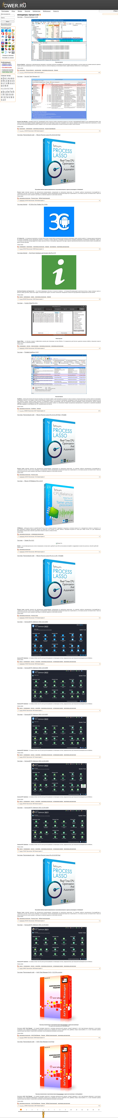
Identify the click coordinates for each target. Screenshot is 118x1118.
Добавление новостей (7, 70)
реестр (21, 661)
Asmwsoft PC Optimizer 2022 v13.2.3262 (36, 621)
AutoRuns (33, 408)
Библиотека (36, 11)
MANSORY (22, 200)
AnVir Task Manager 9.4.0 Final (45, 1041)
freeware (56, 70)
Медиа (20, 11)
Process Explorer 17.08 (31, 17)
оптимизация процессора (37, 534)
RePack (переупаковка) (44, 198)
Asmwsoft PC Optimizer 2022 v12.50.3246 (36, 761)
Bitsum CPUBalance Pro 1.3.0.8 (33, 481)
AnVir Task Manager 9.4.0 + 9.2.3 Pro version (49, 972)
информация (29, 128)
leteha (21, 710)
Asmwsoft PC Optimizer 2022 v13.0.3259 (36, 668)
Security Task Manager (50, 128)
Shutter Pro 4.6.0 (29, 540)
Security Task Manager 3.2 (32, 76)
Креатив (27, 11)
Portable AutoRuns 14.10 (31, 352)
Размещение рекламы (7, 69)
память (32, 296)
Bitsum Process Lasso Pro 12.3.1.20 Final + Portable (51, 415)
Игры (13, 11)
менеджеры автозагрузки (63, 246)
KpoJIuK (21, 1037)
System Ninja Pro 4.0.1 (30, 303)
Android (47, 246)
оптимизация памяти (58, 661)
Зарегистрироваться (6, 25)
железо (21, 296)
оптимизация (22, 246)
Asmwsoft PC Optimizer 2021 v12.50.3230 (36, 807)
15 (98, 1109)
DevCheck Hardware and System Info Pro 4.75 (42, 253)
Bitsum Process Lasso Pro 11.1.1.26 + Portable (49, 555)
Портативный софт (28, 135)
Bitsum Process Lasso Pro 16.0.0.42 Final (48, 135)
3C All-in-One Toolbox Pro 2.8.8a (38, 204)
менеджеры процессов (47, 70)
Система (19, 17)
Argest (21, 249)
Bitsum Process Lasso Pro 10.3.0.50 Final (48, 855)
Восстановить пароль (6, 23)
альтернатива (38, 70)
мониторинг (22, 70)
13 (87, 1109)
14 (93, 1109)
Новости (56, 11)
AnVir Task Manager (35, 1035)
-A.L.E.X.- (22, 72)
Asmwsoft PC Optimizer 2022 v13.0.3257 (36, 714)
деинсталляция (34, 346)
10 (71, 1109)
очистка (28, 346)
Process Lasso (34, 198)
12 (82, 1109)
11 (76, 1109)
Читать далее (20, 68)
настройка (37, 661)
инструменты (53, 246)
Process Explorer (30, 70)
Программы (5, 11)
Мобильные (47, 11)
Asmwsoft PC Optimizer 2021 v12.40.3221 (36, 925)
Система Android (22, 204)
